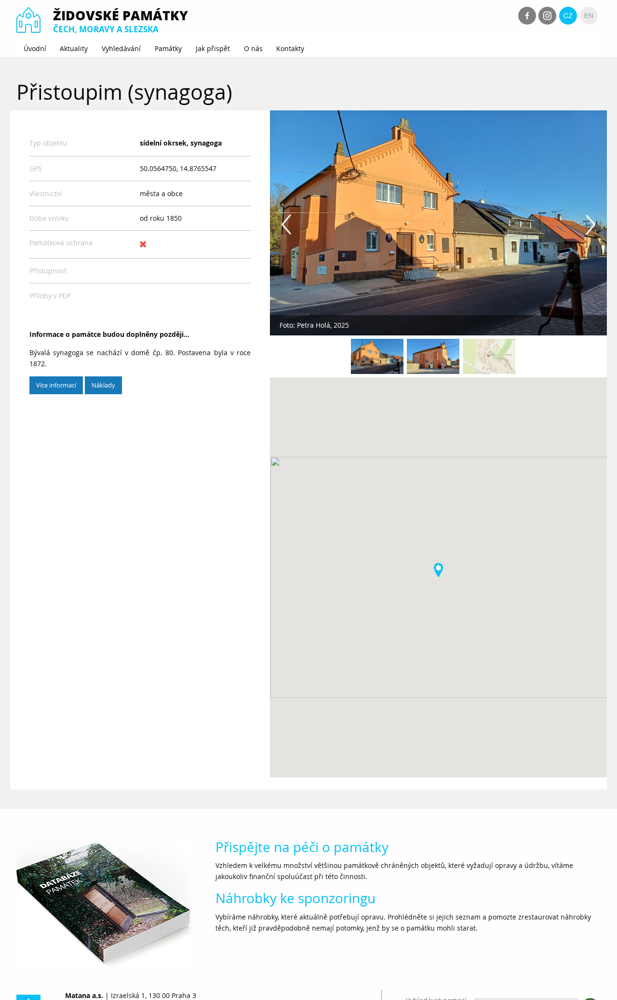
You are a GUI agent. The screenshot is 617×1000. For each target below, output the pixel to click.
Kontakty (290, 48)
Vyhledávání (121, 48)
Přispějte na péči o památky (302, 847)
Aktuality (74, 48)
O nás (253, 48)
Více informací (56, 385)
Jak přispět (213, 48)
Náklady (103, 385)
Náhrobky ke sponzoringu (295, 898)
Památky (168, 48)
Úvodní (35, 48)
